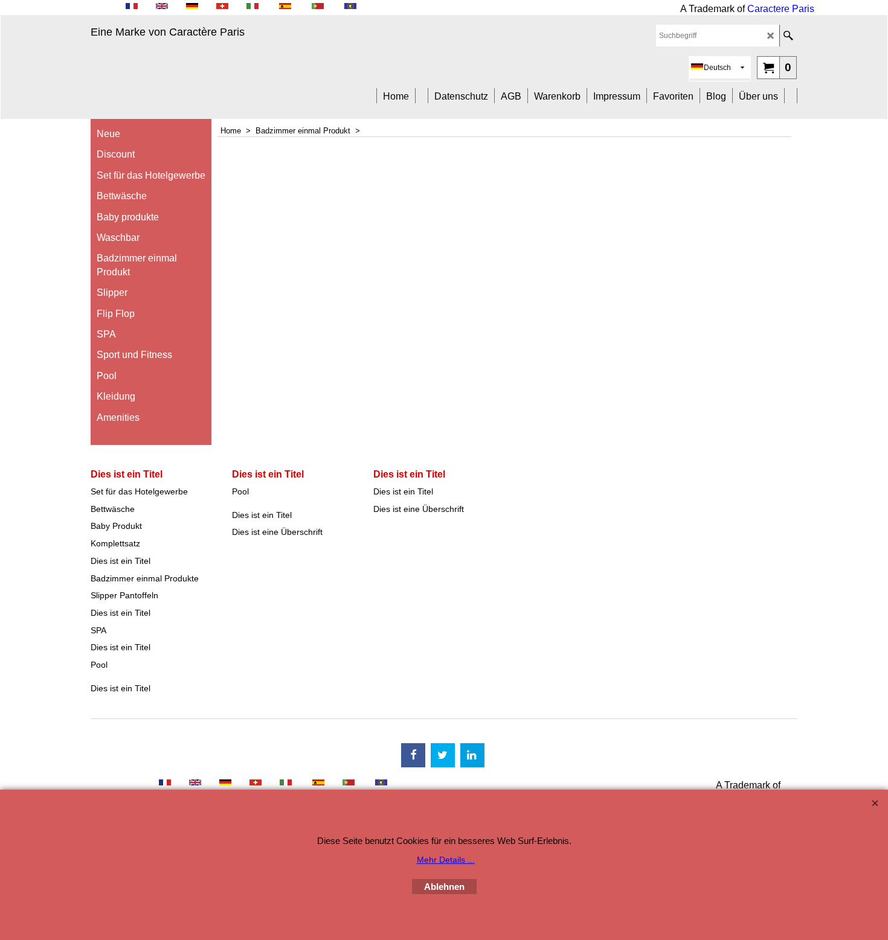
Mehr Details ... (446, 860)
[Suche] (788, 35)
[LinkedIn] (472, 755)
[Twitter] (443, 755)
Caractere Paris (780, 9)
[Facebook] (413, 755)
